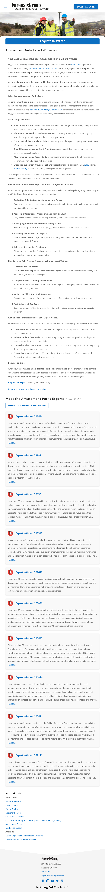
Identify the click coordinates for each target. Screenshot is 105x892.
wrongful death (50, 109)
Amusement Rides (13, 824)
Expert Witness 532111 (28, 755)
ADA (60, 109)
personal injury (36, 109)
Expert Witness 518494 (28, 416)
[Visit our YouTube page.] (52, 881)
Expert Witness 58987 (28, 455)
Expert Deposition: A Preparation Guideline (24, 836)
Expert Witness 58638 (28, 494)
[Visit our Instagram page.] (47, 881)
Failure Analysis (12, 809)
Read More (12, 443)
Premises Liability (13, 801)
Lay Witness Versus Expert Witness (20, 839)
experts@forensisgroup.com (52, 875)
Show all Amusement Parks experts (27, 405)
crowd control (51, 68)
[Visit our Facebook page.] (43, 881)
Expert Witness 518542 (28, 533)
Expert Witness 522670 (28, 572)
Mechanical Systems (14, 828)
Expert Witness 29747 (28, 716)
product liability (20, 168)
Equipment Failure (13, 813)
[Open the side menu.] (5, 7)
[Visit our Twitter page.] (57, 881)
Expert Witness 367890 (28, 603)
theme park (76, 64)
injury (86, 165)
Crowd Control (11, 805)
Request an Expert (86, 6)
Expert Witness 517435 (28, 638)
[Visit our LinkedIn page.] (62, 881)
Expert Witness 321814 (28, 677)
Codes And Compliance (15, 816)
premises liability (36, 68)
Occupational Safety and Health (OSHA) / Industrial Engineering (33, 820)
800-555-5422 (46, 872)
